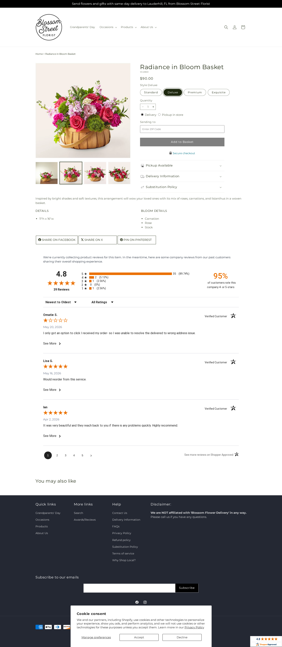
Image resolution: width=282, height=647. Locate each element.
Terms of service (123, 553)
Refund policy (121, 540)
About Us (41, 533)
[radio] (141, 274)
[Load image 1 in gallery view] (46, 173)
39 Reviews (67, 289)
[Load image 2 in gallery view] (71, 173)
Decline (182, 637)
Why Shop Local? (124, 560)
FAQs (116, 526)
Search (78, 512)
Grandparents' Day (47, 512)
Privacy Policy (194, 627)
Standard (151, 92)
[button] (108, 27)
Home (39, 53)
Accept (139, 637)
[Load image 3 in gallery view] (95, 173)
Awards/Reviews (85, 519)
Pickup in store (172, 115)
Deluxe (173, 92)
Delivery (151, 115)
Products (41, 526)
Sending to (153, 122)
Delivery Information (126, 519)
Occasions (42, 519)
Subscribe (187, 588)
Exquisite (219, 92)
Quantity (146, 100)
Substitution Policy (125, 546)
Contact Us (119, 512)
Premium (195, 92)
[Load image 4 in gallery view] (119, 173)
